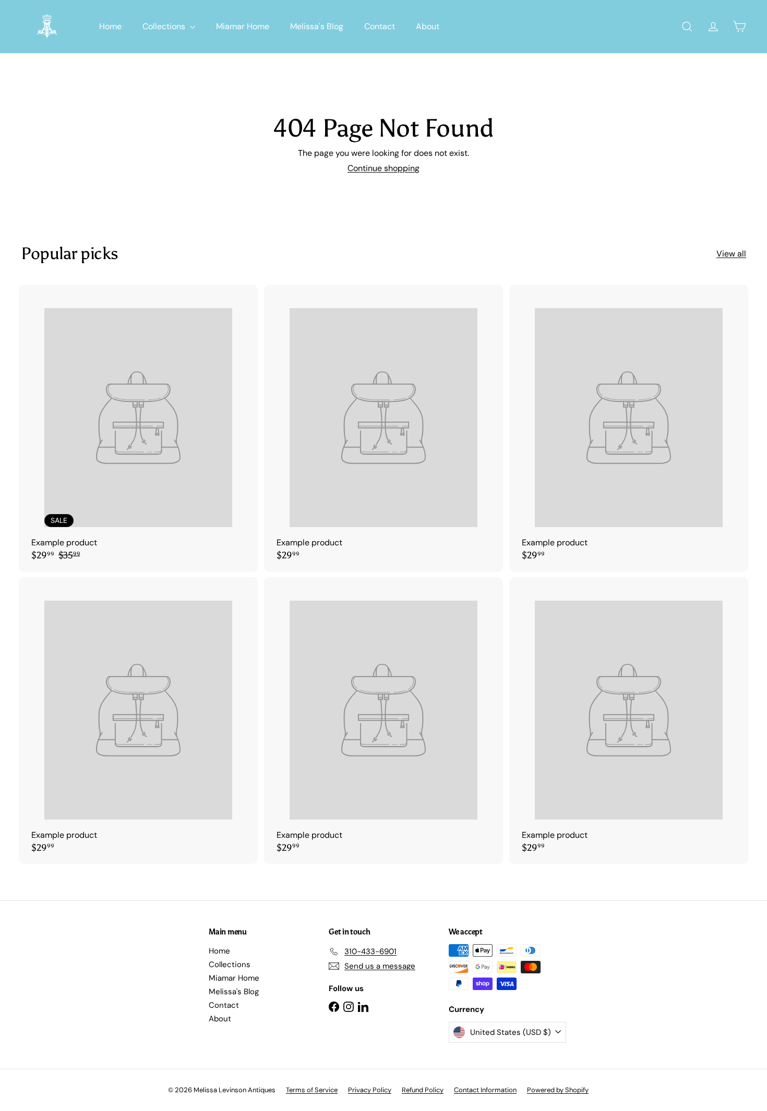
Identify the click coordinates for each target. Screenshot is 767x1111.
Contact (379, 26)
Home (110, 26)
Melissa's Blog (316, 26)
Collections (164, 26)
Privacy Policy (369, 1089)
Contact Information (485, 1089)
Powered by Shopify (558, 1089)
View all (731, 254)
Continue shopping (383, 168)
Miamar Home (242, 26)
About (427, 26)
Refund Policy (423, 1089)
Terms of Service (312, 1089)
